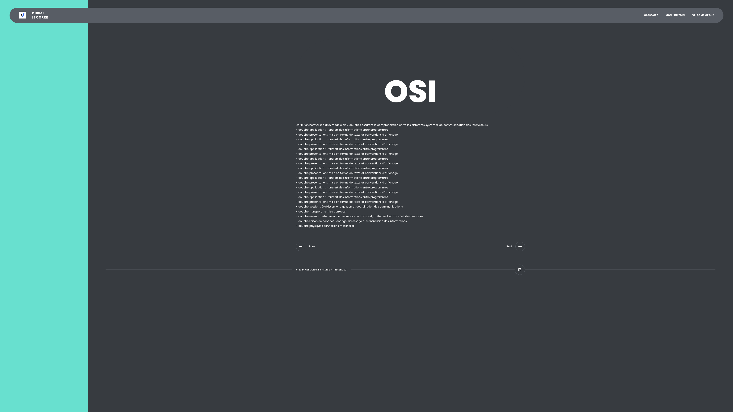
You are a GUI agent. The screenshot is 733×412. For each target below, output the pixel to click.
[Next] (520, 246)
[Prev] (300, 246)
